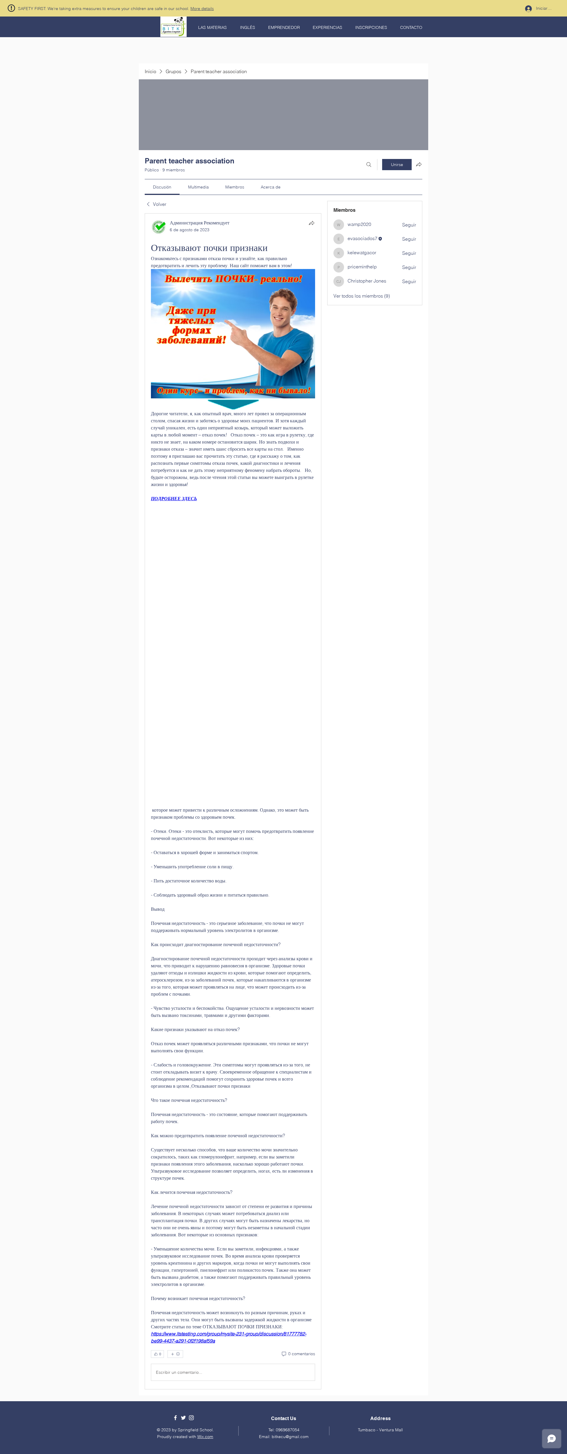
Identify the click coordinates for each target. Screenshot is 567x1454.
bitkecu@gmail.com (290, 1436)
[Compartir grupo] (418, 164)
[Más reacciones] (175, 1354)
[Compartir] (311, 223)
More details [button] (202, 8)
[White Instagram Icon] (191, 1417)
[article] (233, 801)
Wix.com (205, 1436)
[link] (162, 187)
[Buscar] (368, 164)
